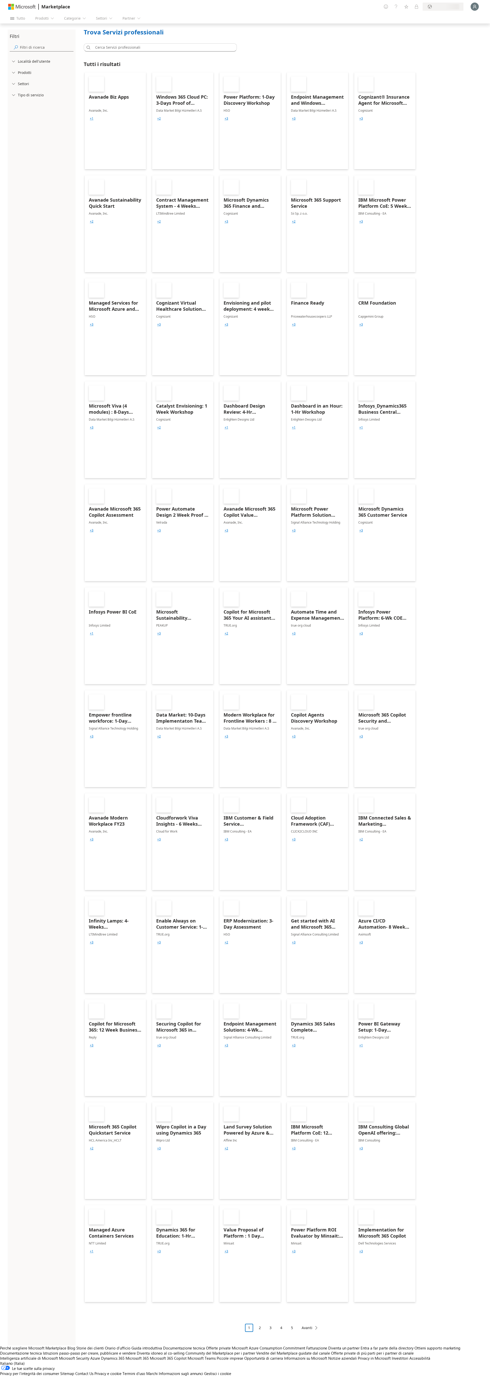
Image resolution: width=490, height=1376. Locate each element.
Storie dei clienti (90, 1348)
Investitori (400, 1358)
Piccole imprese (230, 1358)
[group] (91, 118)
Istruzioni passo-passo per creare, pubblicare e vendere (89, 1353)
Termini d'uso (133, 1373)
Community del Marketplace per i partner (220, 1353)
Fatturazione (316, 1348)
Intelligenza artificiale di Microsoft (29, 1358)
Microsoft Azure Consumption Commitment (269, 1348)
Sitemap (67, 1373)
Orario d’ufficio (117, 1348)
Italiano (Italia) (12, 1363)
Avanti (307, 1327)
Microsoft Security (74, 1358)
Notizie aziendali (342, 1358)
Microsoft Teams (202, 1358)
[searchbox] (47, 47)
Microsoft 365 (137, 1358)
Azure (95, 1358)
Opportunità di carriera (263, 1358)
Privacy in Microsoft (374, 1358)
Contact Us (84, 1373)
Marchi (152, 1373)
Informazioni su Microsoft (305, 1358)
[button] (87, 47)
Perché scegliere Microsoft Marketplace (33, 1348)
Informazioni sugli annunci (181, 1373)
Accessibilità (419, 1358)
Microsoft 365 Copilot (168, 1358)
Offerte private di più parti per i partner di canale (372, 1353)
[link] (115, 120)
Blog (71, 1348)
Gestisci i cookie (217, 1373)
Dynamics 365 (113, 1358)
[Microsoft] (22, 7)
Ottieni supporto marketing (437, 1348)
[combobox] (161, 47)
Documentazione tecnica (184, 1348)
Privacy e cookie (107, 1373)
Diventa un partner (344, 1348)
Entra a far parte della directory (387, 1348)
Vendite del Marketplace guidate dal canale (293, 1353)
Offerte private (218, 1348)
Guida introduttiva (146, 1348)
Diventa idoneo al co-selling (161, 1353)
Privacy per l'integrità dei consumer (29, 1373)
